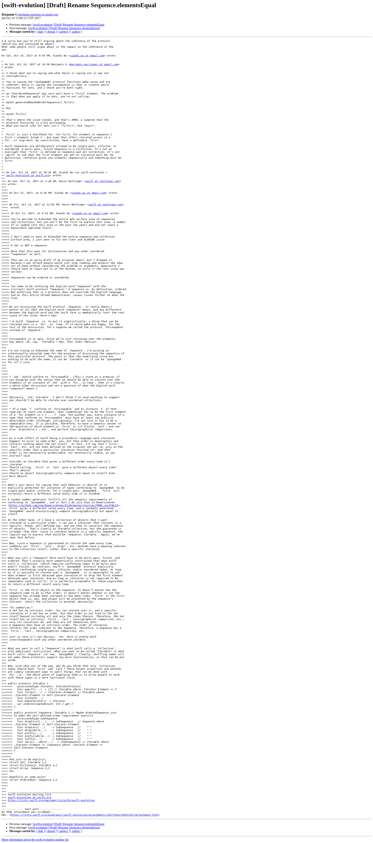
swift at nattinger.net (102, 181)
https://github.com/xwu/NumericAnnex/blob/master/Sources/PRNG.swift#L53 (63, 505)
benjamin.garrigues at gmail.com (38, 14)
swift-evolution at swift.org (28, 175)
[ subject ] (64, 31)
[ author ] (76, 31)
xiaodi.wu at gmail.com (87, 55)
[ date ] (40, 31)
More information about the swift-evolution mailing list (35, 839)
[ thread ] (51, 31)
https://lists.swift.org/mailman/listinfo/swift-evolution (51, 800)
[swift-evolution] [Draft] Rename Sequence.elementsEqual (68, 24)
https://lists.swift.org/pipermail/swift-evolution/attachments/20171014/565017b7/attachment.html (85, 814)
